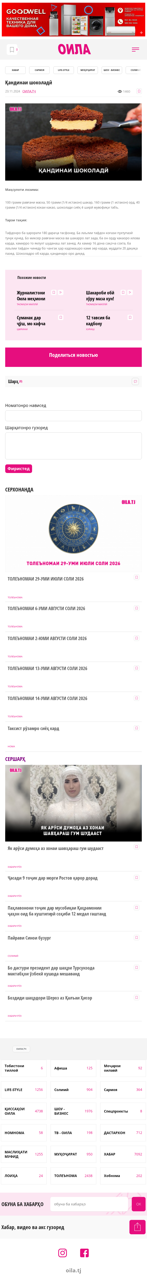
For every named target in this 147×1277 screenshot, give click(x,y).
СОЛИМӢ (136, 70)
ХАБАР (15, 70)
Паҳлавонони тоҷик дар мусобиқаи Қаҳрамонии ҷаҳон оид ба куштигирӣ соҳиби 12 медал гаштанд (57, 911)
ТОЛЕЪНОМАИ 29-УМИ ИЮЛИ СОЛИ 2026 (46, 579)
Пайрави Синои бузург (29, 938)
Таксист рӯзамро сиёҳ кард (33, 728)
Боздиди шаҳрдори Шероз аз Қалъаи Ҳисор (50, 998)
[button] (135, 49)
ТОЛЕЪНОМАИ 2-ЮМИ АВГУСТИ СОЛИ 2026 (47, 638)
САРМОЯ (39, 70)
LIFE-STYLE (63, 70)
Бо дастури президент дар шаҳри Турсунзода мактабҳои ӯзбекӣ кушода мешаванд (51, 971)
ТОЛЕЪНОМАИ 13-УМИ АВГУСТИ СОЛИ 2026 (47, 668)
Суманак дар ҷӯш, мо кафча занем (31, 321)
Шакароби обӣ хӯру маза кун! (100, 296)
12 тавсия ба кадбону (98, 321)
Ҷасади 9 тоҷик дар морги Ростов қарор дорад (53, 878)
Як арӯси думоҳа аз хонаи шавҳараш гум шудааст (56, 848)
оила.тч (21, 1049)
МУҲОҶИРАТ (87, 70)
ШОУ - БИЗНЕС (112, 70)
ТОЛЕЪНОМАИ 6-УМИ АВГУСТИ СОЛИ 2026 (46, 608)
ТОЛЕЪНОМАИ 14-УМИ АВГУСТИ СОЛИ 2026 (47, 698)
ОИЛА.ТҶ (29, 91)
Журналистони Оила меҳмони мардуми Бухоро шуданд (33, 296)
